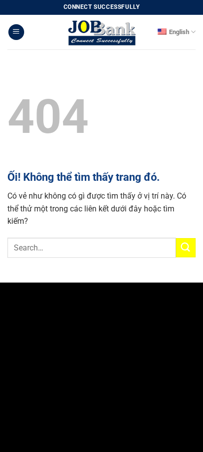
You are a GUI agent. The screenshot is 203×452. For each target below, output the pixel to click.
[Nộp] (186, 247)
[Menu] (16, 32)
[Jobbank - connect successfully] (101, 32)
